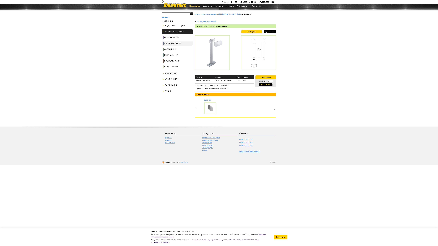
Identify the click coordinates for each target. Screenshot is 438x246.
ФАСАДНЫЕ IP (170, 49)
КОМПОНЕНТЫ (171, 79)
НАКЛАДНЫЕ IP (171, 55)
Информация (242, 6)
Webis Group (184, 162)
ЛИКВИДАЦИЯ (171, 85)
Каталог (197, 14)
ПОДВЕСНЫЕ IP (171, 66)
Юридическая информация (249, 151)
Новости (230, 6)
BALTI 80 (207, 100)
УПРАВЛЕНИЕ (171, 73)
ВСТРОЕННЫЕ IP (171, 37)
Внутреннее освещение (175, 25)
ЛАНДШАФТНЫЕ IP (172, 43)
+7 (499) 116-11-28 (248, 2)
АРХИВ (168, 91)
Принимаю (280, 237)
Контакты (256, 6)
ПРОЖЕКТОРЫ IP (171, 61)
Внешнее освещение (174, 31)
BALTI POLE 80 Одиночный (206, 21)
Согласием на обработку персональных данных (210, 240)
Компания (207, 6)
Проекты (219, 6)
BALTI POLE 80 (236, 14)
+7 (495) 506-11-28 (266, 2)
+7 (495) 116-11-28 (229, 2)
